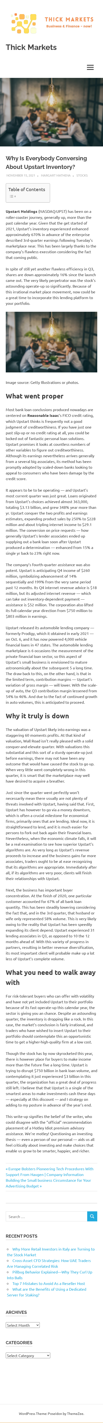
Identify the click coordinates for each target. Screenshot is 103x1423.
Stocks (82, 175)
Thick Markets (31, 47)
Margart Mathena (56, 175)
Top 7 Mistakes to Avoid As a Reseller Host (48, 1283)
